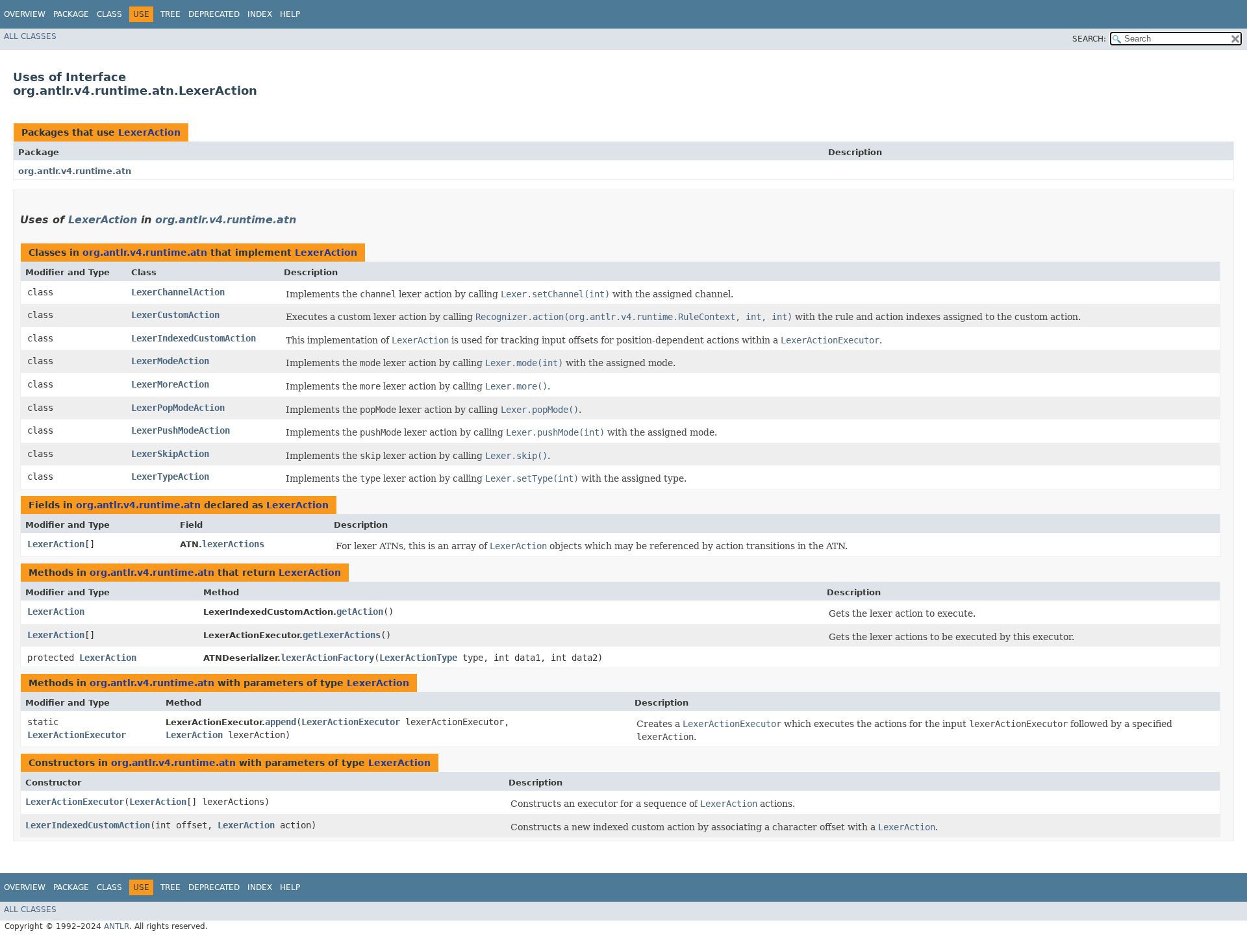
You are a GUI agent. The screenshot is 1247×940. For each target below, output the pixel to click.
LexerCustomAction (175, 315)
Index (259, 14)
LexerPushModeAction (180, 430)
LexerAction (149, 132)
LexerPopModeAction (178, 407)
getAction (359, 611)
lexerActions (233, 544)
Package (71, 14)
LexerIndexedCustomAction (193, 338)
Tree (170, 14)
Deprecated (214, 14)
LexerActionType (418, 657)
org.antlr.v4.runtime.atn (74, 171)
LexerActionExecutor (76, 735)
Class (109, 14)
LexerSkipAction (170, 454)
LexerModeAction (170, 361)
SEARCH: (1089, 38)
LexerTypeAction (170, 476)
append (280, 722)
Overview (24, 14)
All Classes (30, 36)
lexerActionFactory (327, 657)
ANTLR (116, 926)
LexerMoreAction (170, 384)
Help (290, 14)
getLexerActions (342, 635)
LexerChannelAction (178, 292)
